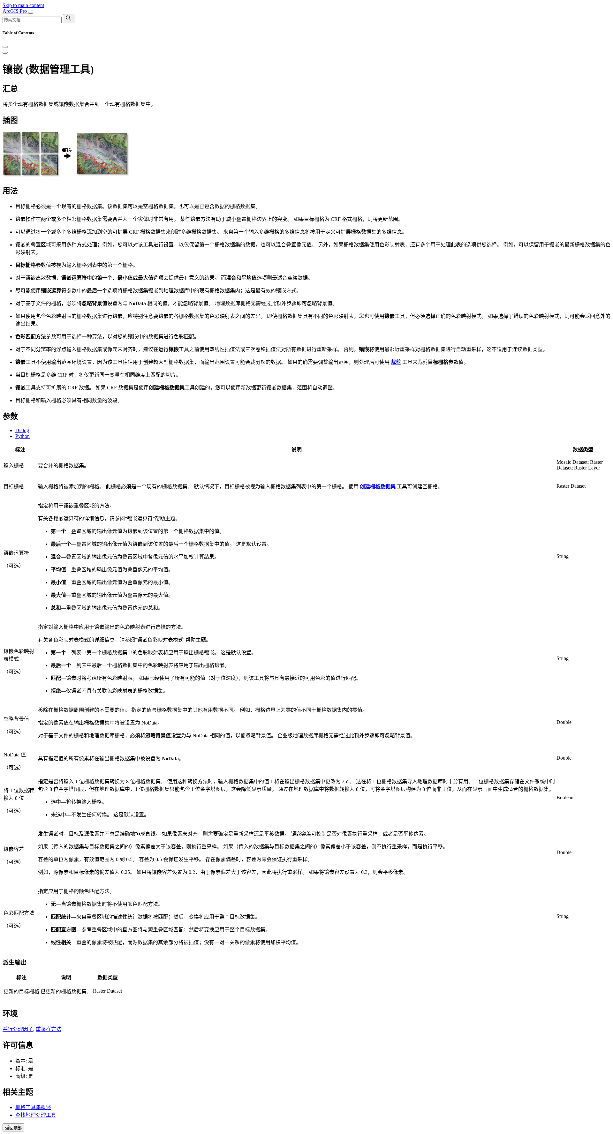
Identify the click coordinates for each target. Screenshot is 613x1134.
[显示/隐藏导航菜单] (30, 13)
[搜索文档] (68, 18)
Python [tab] (22, 436)
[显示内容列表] (5, 53)
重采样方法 (48, 1029)
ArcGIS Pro (15, 11)
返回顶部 (13, 1127)
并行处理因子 (18, 1029)
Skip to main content (23, 5)
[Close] (5, 47)
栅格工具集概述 (33, 1107)
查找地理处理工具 (35, 1115)
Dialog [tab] (22, 430)
